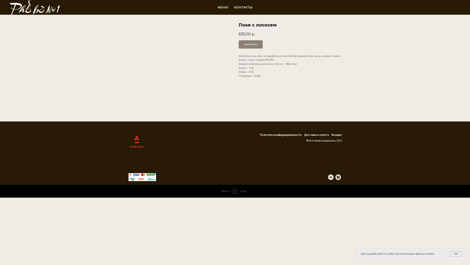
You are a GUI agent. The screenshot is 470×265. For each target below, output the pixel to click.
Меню (223, 7)
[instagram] (338, 179)
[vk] (331, 179)
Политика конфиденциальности (280, 134)
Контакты (243, 7)
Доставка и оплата (316, 134)
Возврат (337, 134)
